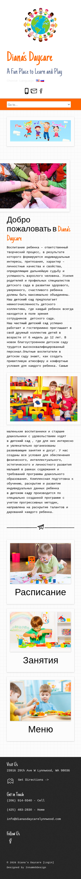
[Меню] (40, 700)
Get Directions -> (32, 780)
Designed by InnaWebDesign (26, 867)
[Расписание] (40, 563)
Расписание (40, 593)
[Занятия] (40, 632)
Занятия (40, 661)
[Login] (48, 862)
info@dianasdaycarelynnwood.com (34, 819)
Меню (40, 730)
